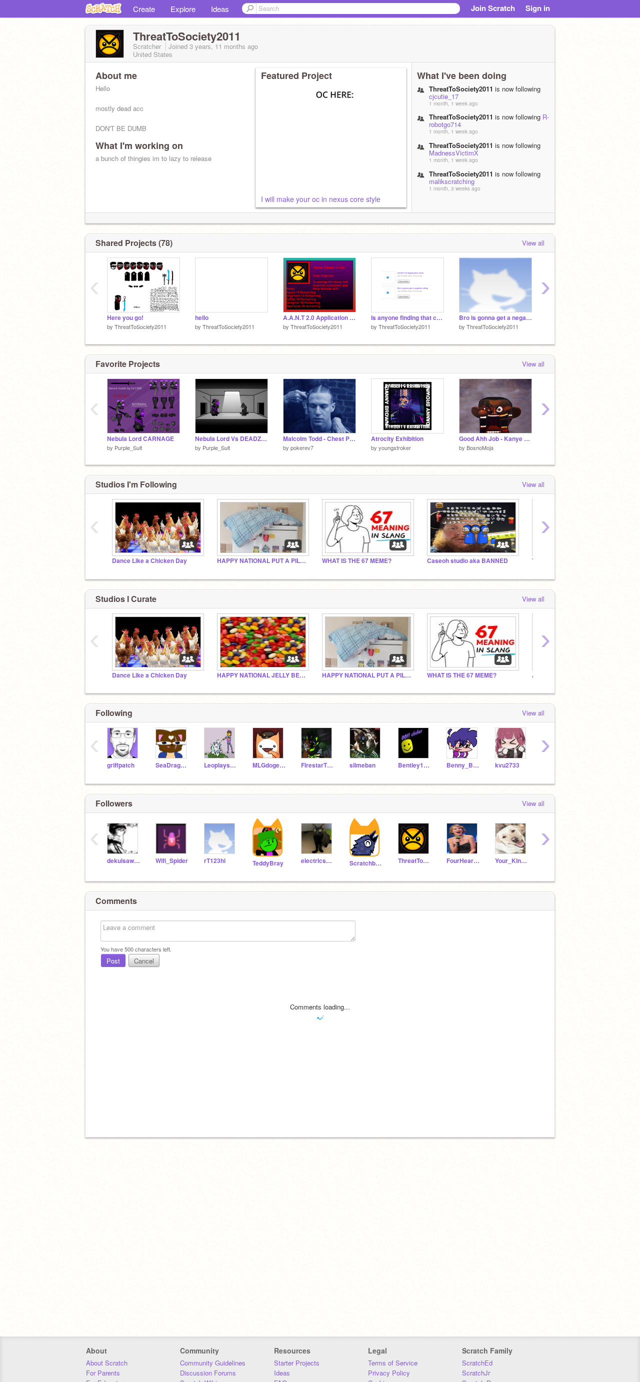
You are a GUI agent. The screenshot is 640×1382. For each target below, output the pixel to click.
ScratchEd (477, 1363)
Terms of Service (393, 1363)
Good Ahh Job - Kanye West (495, 438)
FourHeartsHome (463, 860)
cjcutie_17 (443, 96)
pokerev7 (302, 448)
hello (201, 318)
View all (533, 243)
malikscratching (451, 181)
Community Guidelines (213, 1363)
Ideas (220, 9)
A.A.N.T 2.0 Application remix (319, 318)
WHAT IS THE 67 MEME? (357, 560)
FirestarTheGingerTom (317, 765)
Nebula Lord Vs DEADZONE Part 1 (231, 438)
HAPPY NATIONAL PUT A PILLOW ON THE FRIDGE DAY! (262, 560)
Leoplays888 (221, 765)
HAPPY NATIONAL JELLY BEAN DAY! (262, 675)
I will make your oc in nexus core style (320, 199)
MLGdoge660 (269, 765)
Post (113, 961)
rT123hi (215, 860)
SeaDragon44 (172, 765)
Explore (183, 9)
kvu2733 (507, 765)
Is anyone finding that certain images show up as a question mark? (407, 318)
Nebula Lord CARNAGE (140, 438)
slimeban (363, 765)
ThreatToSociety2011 (140, 326)
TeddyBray (268, 863)
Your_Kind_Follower (511, 860)
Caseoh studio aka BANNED (467, 560)
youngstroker (394, 448)
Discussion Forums (208, 1373)
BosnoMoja (480, 448)
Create (144, 9)
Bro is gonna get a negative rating (495, 318)
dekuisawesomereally (123, 860)
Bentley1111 (415, 765)
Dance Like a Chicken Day (149, 560)
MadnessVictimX (453, 153)
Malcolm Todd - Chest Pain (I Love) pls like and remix (319, 438)
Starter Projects (297, 1363)
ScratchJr (476, 1373)
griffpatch (120, 765)
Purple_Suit (128, 448)
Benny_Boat (463, 765)
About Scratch (107, 1363)
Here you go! (125, 318)
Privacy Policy (389, 1373)
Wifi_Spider (172, 860)
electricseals (317, 860)
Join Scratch (493, 8)
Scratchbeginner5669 (366, 863)
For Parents (103, 1373)
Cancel (144, 961)
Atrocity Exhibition (397, 438)
